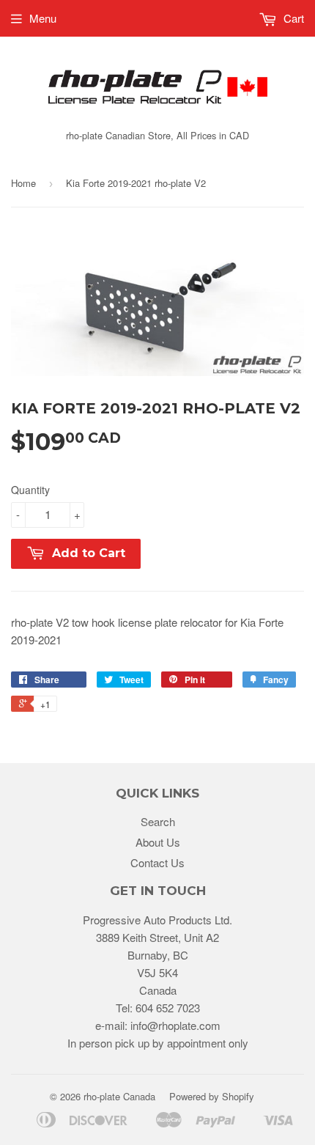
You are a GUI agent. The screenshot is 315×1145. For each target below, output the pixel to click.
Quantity (30, 489)
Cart (292, 18)
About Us (158, 842)
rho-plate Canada (119, 1096)
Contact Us (157, 862)
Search (158, 821)
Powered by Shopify (211, 1096)
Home (23, 183)
